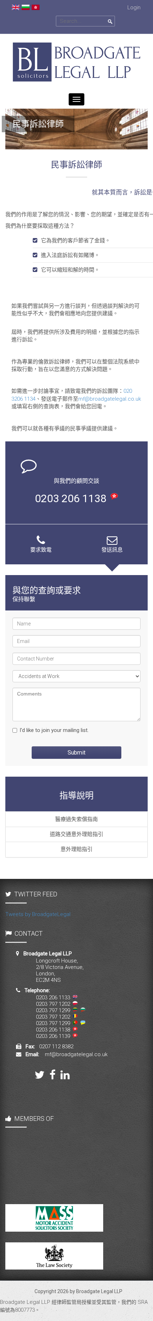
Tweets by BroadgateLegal (37, 914)
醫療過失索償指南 (76, 819)
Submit (76, 752)
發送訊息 (112, 549)
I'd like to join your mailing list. (54, 730)
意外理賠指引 (76, 849)
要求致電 (41, 549)
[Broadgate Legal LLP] (76, 37)
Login (134, 7)
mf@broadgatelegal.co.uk (109, 399)
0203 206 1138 (70, 498)
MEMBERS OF (34, 1118)
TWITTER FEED (35, 894)
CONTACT (29, 933)
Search (110, 22)
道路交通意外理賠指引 (76, 834)
